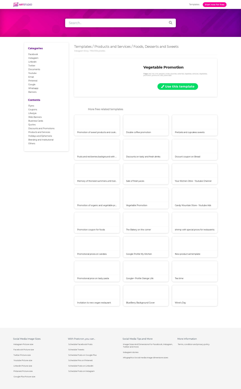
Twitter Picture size (22, 355)
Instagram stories (130, 352)
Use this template (179, 86)
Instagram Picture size (23, 344)
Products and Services (39, 132)
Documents (34, 69)
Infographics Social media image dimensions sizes (145, 357)
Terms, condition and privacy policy (193, 344)
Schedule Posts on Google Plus (82, 355)
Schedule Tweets (76, 349)
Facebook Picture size (24, 349)
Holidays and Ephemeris (40, 136)
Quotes (32, 124)
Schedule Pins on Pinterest (80, 360)
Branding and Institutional (40, 139)
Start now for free (214, 4)
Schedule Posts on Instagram (81, 371)
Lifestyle (32, 113)
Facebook (33, 54)
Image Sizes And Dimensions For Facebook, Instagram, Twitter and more (148, 345)
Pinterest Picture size (23, 371)
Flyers (31, 105)
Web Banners (35, 117)
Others (31, 143)
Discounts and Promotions (41, 128)
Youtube (32, 73)
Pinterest (32, 80)
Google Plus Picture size (24, 376)
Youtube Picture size (23, 360)
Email (31, 77)
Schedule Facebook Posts (80, 344)
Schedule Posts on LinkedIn (80, 366)
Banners (32, 92)
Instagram (33, 58)
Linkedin (32, 62)
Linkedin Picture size (23, 366)
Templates (194, 4)
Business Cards (35, 121)
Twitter (31, 65)
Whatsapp (33, 88)
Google (31, 84)
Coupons (32, 109)
